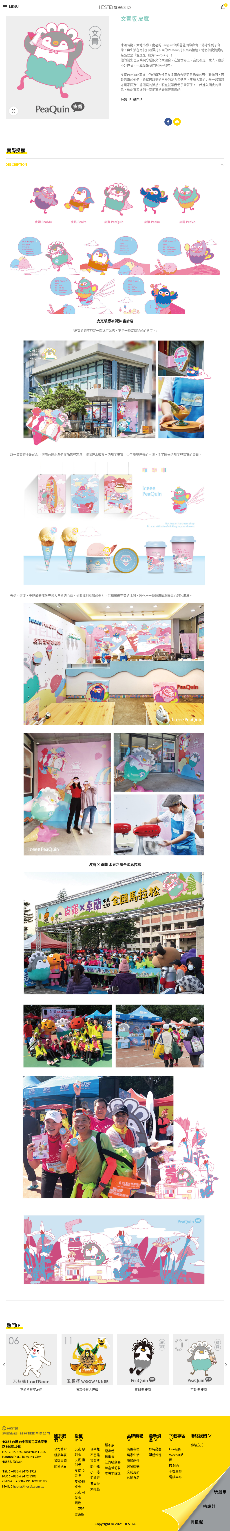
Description (16, 164)
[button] (16, 151)
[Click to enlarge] (13, 110)
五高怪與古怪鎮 (87, 1389)
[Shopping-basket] (177, 122)
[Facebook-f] (168, 122)
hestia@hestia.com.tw (28, 1486)
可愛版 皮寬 (198, 1389)
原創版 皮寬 (143, 1389)
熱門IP (137, 99)
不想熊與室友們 (31, 1389)
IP (129, 99)
